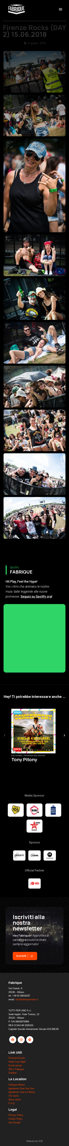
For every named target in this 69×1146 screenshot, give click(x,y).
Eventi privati (15, 1065)
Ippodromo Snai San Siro (21, 1088)
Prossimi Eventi (16, 1058)
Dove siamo (14, 1099)
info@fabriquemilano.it (26, 999)
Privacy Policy (15, 1115)
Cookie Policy (15, 1118)
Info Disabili (14, 1122)
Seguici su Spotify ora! (36, 596)
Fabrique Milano (16, 1084)
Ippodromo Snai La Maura (21, 1092)
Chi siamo (13, 1095)
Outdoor (12, 1072)
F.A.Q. (11, 1103)
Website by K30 (34, 1141)
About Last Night (17, 1061)
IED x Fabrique (16, 1069)
